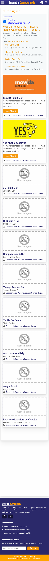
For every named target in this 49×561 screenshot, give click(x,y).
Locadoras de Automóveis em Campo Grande (24, 115)
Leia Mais (10, 111)
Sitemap (32, 557)
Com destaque (18, 533)
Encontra (22, 2)
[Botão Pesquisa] (46, 2)
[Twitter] (10, 516)
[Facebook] (4, 516)
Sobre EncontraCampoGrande (15, 526)
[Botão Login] (41, 2)
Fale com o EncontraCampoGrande (17, 530)
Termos (16, 557)
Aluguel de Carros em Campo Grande (21, 160)
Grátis (28, 533)
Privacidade (24, 557)
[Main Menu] (2, 2)
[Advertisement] (24, 469)
